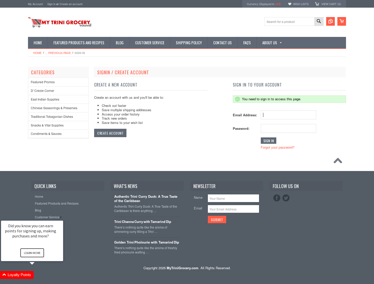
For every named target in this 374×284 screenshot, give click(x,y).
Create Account (110, 133)
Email (198, 208)
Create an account (71, 4)
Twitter (286, 198)
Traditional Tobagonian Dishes (52, 116)
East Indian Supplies (45, 99)
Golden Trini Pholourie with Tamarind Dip (146, 242)
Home (37, 53)
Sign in (51, 4)
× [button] (61, 217)
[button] (38, 275)
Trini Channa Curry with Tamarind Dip (142, 222)
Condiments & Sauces (46, 133)
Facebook (276, 198)
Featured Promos (43, 82)
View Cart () (331, 4)
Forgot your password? (277, 147)
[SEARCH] (318, 21)
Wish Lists (301, 4)
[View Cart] (341, 21)
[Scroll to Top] (339, 162)
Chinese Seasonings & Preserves (54, 108)
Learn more (32, 253)
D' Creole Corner (42, 90)
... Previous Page (58, 53)
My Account (35, 4)
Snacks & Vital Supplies (47, 125)
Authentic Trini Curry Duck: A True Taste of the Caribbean (145, 198)
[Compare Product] (330, 21)
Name (198, 197)
